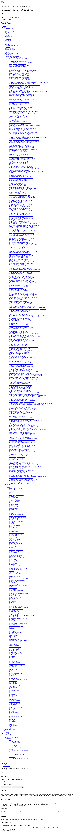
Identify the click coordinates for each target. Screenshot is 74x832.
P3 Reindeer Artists (13, 660)
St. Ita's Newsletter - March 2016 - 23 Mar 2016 (20, 123)
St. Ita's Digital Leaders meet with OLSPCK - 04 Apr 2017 (22, 62)
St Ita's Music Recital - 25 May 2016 (17, 108)
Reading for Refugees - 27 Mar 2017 (17, 64)
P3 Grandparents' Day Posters (16, 616)
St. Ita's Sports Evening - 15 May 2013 (18, 444)
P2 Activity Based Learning (15, 653)
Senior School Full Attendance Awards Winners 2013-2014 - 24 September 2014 (27, 307)
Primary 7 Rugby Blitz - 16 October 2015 (18, 150)
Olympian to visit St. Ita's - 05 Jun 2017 (18, 58)
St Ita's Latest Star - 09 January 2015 (17, 265)
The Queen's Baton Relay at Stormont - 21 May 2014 (21, 340)
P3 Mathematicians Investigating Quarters (18, 623)
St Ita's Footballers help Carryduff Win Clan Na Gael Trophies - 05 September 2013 (28, 429)
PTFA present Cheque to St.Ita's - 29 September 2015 (21, 161)
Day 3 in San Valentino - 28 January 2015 (18, 256)
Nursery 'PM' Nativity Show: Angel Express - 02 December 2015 (24, 140)
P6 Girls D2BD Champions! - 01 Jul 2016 (19, 103)
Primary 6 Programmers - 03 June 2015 (18, 184)
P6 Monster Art (12, 675)
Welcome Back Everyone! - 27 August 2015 (19, 170)
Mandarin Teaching (13, 508)
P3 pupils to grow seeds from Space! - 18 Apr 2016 (21, 119)
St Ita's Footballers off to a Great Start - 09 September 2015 (22, 166)
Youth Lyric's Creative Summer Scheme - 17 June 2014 (22, 327)
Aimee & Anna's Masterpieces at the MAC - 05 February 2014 (23, 379)
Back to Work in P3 (13, 720)
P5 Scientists (12, 564)
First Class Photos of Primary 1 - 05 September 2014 (21, 313)
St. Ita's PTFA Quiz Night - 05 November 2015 (20, 142)
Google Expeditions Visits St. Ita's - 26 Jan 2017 (20, 73)
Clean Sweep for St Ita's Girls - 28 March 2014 (20, 362)
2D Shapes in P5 (13, 724)
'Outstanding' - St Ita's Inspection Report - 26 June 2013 (22, 433)
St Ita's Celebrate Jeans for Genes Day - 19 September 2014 (22, 310)
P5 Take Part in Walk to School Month (18, 679)
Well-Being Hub (7, 734)
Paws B (17, 746)
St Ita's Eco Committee (14, 700)
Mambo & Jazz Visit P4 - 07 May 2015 (18, 201)
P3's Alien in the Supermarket (16, 555)
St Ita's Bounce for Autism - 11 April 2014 (18, 353)
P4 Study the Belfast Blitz (15, 554)
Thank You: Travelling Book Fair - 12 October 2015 (21, 157)
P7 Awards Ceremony (14, 491)
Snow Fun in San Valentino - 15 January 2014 (19, 389)
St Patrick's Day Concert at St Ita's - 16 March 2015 (21, 227)
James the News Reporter (15, 592)
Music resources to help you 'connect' (20, 750)
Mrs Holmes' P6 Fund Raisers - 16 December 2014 (21, 275)
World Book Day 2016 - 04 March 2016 (18, 124)
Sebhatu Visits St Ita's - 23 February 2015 (18, 239)
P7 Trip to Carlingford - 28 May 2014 (17, 337)
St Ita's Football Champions (15, 543)
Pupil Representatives (11, 729)
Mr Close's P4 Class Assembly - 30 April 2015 (19, 206)
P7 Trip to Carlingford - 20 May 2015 (17, 192)
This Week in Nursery (14, 648)
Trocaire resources (16, 741)
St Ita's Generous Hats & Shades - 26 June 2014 (20, 319)
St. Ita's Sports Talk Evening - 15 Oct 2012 (19, 483)
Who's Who (9, 32)
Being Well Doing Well (11, 736)
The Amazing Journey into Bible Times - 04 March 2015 (22, 234)
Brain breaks (15, 755)
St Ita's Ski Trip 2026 (14, 614)
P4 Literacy (12, 605)
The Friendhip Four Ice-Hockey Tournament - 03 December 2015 (24, 136)
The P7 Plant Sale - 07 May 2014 (16, 349)
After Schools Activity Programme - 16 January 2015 (21, 263)
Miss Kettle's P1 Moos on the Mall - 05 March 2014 (21, 370)
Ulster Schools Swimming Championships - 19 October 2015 (23, 149)
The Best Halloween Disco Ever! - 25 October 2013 (21, 412)
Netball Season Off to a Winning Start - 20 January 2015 (22, 261)
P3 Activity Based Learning (15, 534)
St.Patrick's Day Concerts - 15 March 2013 (19, 454)
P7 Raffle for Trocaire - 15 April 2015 (18, 217)
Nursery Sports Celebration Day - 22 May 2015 (20, 189)
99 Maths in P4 (12, 654)
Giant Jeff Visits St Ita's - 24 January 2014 (18, 383)
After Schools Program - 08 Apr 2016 (17, 120)
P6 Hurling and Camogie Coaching (17, 580)
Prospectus (8, 33)
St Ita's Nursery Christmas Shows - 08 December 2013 (21, 399)
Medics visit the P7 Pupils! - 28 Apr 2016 (18, 116)
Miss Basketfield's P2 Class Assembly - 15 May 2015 (21, 196)
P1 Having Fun (12, 594)
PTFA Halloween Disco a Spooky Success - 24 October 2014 (23, 294)
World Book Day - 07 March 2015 (17, 231)
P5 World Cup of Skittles (15, 499)
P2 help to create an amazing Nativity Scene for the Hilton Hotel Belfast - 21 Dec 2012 (29, 476)
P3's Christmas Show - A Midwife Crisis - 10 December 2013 (23, 398)
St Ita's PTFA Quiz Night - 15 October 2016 (19, 92)
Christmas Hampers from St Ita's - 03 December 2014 (21, 281)
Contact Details (9, 28)
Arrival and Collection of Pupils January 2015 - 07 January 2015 (24, 267)
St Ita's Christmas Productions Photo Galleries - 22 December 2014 (24, 269)
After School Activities (11, 41)
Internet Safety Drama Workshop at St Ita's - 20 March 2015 (23, 223)
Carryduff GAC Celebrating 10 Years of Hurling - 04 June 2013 (23, 438)
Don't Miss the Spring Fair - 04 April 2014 (19, 361)
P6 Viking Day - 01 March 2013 (16, 459)
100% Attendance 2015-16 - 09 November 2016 (20, 89)
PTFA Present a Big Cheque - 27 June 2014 (19, 318)
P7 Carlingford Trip (13, 506)
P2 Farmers (11, 493)
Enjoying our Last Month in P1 (16, 521)
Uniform (8, 47)
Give (10, 740)
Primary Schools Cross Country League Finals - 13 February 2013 (24, 464)
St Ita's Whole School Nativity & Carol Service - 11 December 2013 (24, 396)
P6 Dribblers (12, 630)
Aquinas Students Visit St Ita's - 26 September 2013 (21, 423)
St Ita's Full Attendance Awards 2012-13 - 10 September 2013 (23, 428)
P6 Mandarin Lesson (14, 690)
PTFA (7, 732)
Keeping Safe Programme (12, 53)
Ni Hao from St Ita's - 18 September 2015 (18, 164)
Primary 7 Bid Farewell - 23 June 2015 (18, 175)
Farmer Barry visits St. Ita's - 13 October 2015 (19, 154)
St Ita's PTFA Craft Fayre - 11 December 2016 (19, 79)
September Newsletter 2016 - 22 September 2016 (20, 100)
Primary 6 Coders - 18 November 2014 (18, 289)
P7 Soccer (11, 602)
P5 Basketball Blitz (13, 661)
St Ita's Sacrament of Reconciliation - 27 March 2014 (21, 364)
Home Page (3, 3)
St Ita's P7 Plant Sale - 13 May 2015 (17, 199)
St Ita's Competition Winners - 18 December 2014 (20, 272)
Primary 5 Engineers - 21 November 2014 (18, 286)
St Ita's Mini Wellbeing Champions (17, 698)
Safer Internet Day (13, 598)
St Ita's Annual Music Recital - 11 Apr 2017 (19, 60)
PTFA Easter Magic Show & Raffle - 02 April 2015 (21, 218)
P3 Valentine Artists (13, 601)
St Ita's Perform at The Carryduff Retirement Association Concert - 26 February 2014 (28, 374)
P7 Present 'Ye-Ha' (7, 19)
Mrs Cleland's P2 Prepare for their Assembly (19, 529)
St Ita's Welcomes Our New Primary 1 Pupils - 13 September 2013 (24, 426)
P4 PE (10, 577)
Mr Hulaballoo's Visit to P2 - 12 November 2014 (20, 292)
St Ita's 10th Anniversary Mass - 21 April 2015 (19, 213)
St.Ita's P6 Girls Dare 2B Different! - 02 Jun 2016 (20, 107)
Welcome (8, 30)
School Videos (9, 726)
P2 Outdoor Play (13, 537)
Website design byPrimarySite (10, 769)
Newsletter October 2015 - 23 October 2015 (19, 145)
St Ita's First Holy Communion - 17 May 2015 (19, 195)
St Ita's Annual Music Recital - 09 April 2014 (19, 354)
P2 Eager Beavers (13, 695)
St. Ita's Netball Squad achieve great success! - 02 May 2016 (23, 115)
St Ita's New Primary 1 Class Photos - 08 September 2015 (22, 167)
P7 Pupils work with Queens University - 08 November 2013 (23, 408)
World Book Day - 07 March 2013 (17, 457)
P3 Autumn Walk (13, 689)
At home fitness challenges (18, 754)
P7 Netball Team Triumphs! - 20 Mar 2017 (19, 65)
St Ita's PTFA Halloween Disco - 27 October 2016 (20, 90)
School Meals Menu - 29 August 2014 (18, 314)
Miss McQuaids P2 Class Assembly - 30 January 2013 (21, 470)
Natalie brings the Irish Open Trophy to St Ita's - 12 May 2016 (23, 111)
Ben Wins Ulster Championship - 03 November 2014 (21, 293)
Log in (2, 2)
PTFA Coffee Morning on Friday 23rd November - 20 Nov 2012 (24, 482)
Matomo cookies (8, 811)
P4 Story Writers (13, 620)
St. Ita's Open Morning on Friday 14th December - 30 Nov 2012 (24, 479)
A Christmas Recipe (13, 637)
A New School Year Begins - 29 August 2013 (19, 432)
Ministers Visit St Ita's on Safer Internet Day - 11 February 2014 (23, 377)
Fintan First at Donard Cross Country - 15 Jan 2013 (21, 475)
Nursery (8, 35)
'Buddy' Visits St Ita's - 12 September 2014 (19, 311)
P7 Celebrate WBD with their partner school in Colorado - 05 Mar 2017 (25, 68)
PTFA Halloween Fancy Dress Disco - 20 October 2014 (22, 295)
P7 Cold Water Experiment (15, 527)
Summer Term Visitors (14, 500)
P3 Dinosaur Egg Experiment (16, 590)
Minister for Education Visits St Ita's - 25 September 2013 (22, 424)
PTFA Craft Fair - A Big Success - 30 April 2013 (20, 446)
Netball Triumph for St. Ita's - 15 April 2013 (19, 449)
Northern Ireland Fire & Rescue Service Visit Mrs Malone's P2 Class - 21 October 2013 (29, 415)
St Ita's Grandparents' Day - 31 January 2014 (19, 382)
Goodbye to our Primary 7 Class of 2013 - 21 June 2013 (22, 434)
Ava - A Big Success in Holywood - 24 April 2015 (20, 210)
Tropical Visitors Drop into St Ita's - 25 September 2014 (22, 306)
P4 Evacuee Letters (13, 522)
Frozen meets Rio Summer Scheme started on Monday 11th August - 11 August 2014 (28, 315)
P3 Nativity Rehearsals (14, 662)
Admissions (6, 733)
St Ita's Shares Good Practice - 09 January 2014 (20, 391)
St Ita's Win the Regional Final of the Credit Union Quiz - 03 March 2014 (26, 371)
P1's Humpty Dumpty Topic (15, 716)
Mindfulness (15, 745)
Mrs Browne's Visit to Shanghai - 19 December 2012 (21, 478)
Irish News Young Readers (15, 573)
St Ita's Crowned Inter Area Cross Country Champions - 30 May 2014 (25, 336)
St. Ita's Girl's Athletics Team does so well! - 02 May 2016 (22, 113)
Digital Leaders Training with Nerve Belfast (19, 578)
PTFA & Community (8, 730)
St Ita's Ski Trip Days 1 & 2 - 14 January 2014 (19, 390)
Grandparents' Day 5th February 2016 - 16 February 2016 (22, 128)
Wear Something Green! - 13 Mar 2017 (18, 66)
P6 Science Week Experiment (16, 575)
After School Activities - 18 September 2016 (19, 102)
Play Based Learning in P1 (15, 613)
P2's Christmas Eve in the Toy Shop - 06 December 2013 (22, 400)
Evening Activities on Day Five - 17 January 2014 (20, 386)
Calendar (8, 43)
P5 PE (10, 627)
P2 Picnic (11, 538)
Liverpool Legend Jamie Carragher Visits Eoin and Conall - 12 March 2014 (26, 368)
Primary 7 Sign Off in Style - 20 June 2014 (19, 323)
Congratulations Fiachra (14, 576)
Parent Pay (8, 40)
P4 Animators (12, 502)
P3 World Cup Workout (14, 509)
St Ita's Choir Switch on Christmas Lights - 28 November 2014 (23, 284)
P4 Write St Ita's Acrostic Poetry (16, 510)
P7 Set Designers (13, 552)
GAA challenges (16, 753)
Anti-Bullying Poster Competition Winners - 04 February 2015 (23, 251)
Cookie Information (7, 764)
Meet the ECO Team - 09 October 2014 (18, 301)
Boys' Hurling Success (14, 643)
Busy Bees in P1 (13, 542)
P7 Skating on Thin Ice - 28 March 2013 (18, 450)
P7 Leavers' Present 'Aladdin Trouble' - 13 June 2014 (21, 328)
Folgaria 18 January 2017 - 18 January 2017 (19, 77)
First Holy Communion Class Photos (17, 516)
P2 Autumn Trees (13, 682)
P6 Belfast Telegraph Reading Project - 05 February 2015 (22, 250)
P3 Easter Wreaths (13, 563)
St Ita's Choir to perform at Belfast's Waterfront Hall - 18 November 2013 (26, 404)
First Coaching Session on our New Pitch (18, 546)
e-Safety (8, 52)
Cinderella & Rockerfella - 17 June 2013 (18, 436)
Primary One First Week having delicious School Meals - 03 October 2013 (26, 420)
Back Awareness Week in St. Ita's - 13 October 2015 (21, 153)
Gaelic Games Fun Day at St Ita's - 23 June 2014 (20, 322)
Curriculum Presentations (12, 51)
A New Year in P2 (13, 635)
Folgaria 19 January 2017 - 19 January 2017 (19, 75)
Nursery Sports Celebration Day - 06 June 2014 (20, 332)
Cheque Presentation (14, 599)
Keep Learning (12, 757)
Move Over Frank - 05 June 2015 (17, 183)
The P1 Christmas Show (14, 639)
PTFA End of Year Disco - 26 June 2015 (18, 172)
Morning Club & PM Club (12, 45)
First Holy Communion (14, 525)
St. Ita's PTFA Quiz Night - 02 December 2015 (20, 138)
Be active (11, 751)
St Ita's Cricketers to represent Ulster (17, 548)
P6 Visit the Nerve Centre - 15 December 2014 (20, 276)
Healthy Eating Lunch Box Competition (18, 568)
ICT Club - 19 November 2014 (16, 288)
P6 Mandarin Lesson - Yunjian (16, 569)
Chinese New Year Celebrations (16, 565)
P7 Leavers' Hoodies (14, 512)
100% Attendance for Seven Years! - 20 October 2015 (21, 146)
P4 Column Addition (14, 706)
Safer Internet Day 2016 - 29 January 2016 (19, 129)
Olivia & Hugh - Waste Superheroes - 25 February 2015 (22, 238)
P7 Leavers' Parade (13, 489)
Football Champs (13, 523)
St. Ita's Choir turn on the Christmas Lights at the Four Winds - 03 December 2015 (28, 137)
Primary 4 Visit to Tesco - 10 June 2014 (18, 331)
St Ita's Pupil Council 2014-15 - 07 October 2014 (20, 302)
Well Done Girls (13, 683)
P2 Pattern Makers (13, 712)
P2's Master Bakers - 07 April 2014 (17, 358)
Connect (11, 749)
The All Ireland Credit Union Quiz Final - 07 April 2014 (22, 357)
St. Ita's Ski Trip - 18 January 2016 (17, 130)
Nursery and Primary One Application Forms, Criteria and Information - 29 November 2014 (30, 282)
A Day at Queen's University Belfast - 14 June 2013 (21, 437)
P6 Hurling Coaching (14, 603)
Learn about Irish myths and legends (20, 758)
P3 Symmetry (12, 715)
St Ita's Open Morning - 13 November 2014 (19, 290)
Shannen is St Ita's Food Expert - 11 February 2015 (21, 243)
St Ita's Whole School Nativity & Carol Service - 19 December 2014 (24, 271)
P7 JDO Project (12, 674)
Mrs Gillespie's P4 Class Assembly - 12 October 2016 (21, 94)
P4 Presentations (13, 678)
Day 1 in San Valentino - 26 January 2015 (18, 259)
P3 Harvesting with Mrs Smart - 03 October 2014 (20, 303)
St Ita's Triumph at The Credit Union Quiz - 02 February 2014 (23, 381)
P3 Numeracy (12, 666)
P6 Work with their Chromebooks (17, 664)
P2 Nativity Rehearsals (14, 649)
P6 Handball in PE (13, 624)
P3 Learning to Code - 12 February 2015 (18, 242)
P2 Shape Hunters (13, 704)
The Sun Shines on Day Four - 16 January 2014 (20, 387)
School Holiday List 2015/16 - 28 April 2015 (19, 208)
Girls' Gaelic (12, 686)
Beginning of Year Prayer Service (16, 685)
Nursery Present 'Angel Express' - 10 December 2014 (21, 277)
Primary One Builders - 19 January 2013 (18, 471)
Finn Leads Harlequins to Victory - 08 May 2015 (20, 200)
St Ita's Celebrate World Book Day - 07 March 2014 (21, 369)
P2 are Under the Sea (14, 520)
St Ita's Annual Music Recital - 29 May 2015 (19, 187)
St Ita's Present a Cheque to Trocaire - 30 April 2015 (21, 205)
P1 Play (11, 505)
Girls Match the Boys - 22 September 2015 (19, 162)
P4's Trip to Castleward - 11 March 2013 (18, 455)
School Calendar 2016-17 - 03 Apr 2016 (18, 121)
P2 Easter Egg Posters (14, 560)
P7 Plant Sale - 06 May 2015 (15, 202)
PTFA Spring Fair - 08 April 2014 (17, 356)
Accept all (9, 787)
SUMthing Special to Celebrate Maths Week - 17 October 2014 (23, 297)
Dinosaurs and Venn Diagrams (16, 626)
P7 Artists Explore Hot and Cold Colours (18, 607)
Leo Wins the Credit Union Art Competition (19, 640)
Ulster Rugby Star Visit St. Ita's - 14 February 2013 (21, 463)
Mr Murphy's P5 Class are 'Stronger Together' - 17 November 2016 (24, 85)
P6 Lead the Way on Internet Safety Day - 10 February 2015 (23, 244)
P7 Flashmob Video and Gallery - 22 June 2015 (20, 176)
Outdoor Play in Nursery (15, 539)
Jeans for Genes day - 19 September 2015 (18, 163)
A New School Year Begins (15, 488)
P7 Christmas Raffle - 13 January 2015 (18, 264)
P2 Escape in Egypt (13, 610)
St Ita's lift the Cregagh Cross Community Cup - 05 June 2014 (23, 333)
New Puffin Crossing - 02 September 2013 (19, 430)
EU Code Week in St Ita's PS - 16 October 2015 (20, 151)
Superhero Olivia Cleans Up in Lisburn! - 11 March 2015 (22, 230)
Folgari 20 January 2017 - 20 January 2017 (19, 74)
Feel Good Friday (13, 699)
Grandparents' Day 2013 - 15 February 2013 (19, 462)
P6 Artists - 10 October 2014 (15, 299)
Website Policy (6, 766)
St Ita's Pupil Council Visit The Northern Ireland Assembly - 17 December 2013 (27, 395)
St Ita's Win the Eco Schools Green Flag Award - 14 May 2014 (23, 347)
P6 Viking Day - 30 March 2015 (16, 220)
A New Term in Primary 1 (15, 556)
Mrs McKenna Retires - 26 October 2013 (18, 411)
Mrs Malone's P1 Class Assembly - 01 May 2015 (20, 204)
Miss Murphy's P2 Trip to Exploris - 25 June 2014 (20, 320)
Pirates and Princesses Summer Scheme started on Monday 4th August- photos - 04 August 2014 (31, 316)
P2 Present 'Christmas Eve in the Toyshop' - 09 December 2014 (23, 278)
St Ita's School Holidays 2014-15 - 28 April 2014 (20, 351)
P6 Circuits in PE (13, 681)
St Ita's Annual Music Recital (15, 567)
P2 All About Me (13, 708)
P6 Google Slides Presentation (16, 668)
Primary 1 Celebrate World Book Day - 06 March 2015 (21, 233)
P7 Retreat (11, 571)
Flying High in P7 (13, 725)
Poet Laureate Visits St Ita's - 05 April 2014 (19, 360)
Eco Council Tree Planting (15, 647)
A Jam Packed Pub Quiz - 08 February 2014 (19, 378)
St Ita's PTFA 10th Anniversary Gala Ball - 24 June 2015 (22, 174)
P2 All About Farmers (14, 692)
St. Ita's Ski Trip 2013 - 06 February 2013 (18, 467)
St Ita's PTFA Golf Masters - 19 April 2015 (19, 214)
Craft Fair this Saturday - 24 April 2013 (18, 447)
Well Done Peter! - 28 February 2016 (17, 127)
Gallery (8, 487)
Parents (5, 14)
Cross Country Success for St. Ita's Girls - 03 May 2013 (22, 445)
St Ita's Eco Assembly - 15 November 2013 (19, 406)
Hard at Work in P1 (13, 669)
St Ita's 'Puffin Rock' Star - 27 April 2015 (18, 209)
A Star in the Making (14, 645)
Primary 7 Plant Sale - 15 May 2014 (17, 345)
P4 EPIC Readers (13, 713)
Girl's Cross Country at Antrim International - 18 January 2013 (23, 472)
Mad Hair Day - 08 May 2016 (16, 112)
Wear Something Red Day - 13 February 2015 (19, 240)
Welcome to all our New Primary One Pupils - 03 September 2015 (24, 168)
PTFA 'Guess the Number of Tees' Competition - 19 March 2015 (24, 225)
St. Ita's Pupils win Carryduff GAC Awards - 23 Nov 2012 (22, 480)
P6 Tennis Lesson (13, 535)
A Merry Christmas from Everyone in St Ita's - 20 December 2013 (24, 392)
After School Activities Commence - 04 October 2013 (21, 419)
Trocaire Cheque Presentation (16, 550)
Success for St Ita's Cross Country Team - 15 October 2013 (22, 417)
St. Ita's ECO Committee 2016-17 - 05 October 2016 (21, 98)
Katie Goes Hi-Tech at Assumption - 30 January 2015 (21, 255)
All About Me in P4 (13, 723)
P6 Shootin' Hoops (13, 504)
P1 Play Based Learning (14, 651)
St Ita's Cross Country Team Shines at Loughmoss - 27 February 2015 (25, 237)
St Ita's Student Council (14, 703)
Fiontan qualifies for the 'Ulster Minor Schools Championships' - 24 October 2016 (28, 91)
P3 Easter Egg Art (13, 559)
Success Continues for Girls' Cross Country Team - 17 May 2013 (24, 442)
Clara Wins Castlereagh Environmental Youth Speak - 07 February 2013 (25, 466)
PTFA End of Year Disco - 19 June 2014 (18, 324)
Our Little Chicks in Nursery (15, 665)
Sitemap (5, 763)
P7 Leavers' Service (13, 497)
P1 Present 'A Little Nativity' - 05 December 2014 (20, 280)
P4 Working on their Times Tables (17, 632)
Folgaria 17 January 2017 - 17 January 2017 (19, 78)
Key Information (10, 31)
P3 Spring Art (12, 582)
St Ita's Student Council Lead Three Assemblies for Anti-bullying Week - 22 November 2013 (30, 403)
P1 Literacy (12, 657)
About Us (5, 27)
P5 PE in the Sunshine (14, 540)
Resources (8, 738)
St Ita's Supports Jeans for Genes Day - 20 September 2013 (22, 425)
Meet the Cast (12, 530)
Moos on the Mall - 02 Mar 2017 (16, 69)
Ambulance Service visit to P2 (16, 658)
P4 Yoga (11, 696)
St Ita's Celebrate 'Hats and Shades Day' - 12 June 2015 (22, 180)
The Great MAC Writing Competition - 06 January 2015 (22, 268)
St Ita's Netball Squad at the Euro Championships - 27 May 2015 (24, 188)
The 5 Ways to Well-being (12, 737)
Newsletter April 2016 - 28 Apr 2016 (17, 117)
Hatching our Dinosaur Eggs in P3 (17, 586)
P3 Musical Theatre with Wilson (16, 595)
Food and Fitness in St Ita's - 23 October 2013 (19, 413)
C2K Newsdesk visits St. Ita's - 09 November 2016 (21, 87)
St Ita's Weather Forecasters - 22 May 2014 (19, 339)
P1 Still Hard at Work (14, 496)
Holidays (8, 44)
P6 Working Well (13, 721)
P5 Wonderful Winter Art (15, 652)
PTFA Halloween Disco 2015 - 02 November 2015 (21, 144)
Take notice (12, 744)
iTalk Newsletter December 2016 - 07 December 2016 (21, 81)
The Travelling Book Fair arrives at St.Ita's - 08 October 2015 (23, 158)
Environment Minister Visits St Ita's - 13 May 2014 (20, 348)
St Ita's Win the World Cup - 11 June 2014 (18, 330)
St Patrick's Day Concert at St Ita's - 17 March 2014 (21, 366)
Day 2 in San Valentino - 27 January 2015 (18, 258)
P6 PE (10, 526)
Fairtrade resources (16, 742)
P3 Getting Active (13, 631)
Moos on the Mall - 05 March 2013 (17, 458)
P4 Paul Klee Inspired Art (15, 597)
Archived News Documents (9, 16)
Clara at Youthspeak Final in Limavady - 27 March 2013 (22, 451)
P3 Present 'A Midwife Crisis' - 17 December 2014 (20, 273)
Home (4, 13)
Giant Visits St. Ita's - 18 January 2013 (18, 474)
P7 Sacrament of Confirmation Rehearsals (18, 593)
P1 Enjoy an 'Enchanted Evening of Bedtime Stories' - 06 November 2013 (26, 409)
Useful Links (9, 54)
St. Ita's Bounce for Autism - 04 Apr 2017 (18, 61)
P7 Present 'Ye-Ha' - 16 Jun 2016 (11, 17)
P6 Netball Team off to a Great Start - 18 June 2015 (21, 178)
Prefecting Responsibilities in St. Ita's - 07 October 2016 (22, 95)
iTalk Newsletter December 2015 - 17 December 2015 (21, 133)
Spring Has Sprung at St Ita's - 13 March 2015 (19, 229)
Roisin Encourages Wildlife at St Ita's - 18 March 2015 (21, 226)
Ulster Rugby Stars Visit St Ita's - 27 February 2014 (21, 373)
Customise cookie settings (17, 787)
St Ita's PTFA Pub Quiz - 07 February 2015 (19, 247)
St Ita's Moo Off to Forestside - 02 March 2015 (20, 235)
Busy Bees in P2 (13, 628)
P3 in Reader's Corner (14, 611)
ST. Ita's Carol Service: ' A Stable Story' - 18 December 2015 (23, 132)
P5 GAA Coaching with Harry (16, 584)
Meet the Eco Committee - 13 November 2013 (19, 407)
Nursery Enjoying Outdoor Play (16, 495)
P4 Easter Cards (13, 561)
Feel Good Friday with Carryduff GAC (18, 585)
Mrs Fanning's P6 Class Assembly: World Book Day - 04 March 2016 (25, 125)
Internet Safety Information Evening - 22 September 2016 (22, 99)
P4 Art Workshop (13, 588)
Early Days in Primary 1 (14, 717)
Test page (8, 484)
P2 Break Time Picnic (14, 501)
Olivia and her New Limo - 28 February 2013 (19, 461)
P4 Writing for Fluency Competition (17, 517)
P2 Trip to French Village (15, 551)
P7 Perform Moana (13, 531)
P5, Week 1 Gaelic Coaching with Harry (18, 606)
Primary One (9, 36)
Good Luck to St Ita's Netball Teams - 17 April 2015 (21, 216)
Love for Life (12, 492)
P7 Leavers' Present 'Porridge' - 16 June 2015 (19, 179)
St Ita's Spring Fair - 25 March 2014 (17, 365)
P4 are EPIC (12, 670)
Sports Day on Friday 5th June (16, 514)
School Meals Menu (11, 49)
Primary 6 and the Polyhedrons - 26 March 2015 (20, 221)
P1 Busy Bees (12, 691)
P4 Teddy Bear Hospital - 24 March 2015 (18, 222)
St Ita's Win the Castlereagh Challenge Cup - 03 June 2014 (22, 335)
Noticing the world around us (19, 747)
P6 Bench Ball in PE (14, 622)
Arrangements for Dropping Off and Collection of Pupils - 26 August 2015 (26, 171)
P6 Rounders (12, 694)
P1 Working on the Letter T (15, 677)
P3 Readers (11, 619)
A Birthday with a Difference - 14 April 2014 (19, 352)
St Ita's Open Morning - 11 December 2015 (19, 134)
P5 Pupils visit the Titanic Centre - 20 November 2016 (21, 83)
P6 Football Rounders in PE (15, 673)
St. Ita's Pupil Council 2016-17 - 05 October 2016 (20, 96)
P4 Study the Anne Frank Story (16, 533)
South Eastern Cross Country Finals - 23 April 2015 (21, 212)
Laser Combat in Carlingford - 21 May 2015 (19, 191)
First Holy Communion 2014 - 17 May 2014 (19, 343)
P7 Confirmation (13, 589)
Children (5, 485)
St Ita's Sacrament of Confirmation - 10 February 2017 (21, 71)
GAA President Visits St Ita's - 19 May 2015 (19, 193)
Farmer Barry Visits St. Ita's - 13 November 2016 (20, 86)
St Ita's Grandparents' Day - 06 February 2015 (19, 248)
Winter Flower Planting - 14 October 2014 (19, 298)
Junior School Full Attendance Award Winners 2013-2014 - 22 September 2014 (27, 309)
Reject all (3, 787)
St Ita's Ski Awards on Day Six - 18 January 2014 (20, 385)
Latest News (9, 39)
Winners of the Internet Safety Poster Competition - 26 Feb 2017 (24, 70)
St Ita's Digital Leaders (14, 702)
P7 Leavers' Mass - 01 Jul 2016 (16, 104)
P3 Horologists (12, 544)
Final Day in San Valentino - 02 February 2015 (20, 252)
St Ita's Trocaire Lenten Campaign (17, 557)
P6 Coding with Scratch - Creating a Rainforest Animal (21, 615)
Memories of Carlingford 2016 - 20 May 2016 (19, 109)
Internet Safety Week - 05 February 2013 (18, 468)
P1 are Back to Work (14, 633)
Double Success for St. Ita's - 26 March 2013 (19, 453)
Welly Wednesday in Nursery (16, 609)
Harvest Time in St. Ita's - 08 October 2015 (19, 159)
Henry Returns (12, 636)
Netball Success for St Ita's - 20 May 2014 (18, 341)
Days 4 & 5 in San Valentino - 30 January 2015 (20, 254)
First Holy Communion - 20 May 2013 (18, 441)
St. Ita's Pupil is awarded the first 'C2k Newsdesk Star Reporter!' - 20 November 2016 (28, 82)
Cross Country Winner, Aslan (16, 641)
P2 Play (11, 513)
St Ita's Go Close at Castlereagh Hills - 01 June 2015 (21, 185)
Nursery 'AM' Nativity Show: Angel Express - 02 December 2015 (24, 141)
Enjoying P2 (12, 719)
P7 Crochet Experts (13, 518)
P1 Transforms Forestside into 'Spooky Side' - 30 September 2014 (24, 305)
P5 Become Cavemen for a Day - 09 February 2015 (21, 246)
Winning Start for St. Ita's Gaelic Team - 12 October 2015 (22, 155)
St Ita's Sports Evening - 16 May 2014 (18, 344)
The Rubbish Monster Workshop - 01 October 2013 (21, 421)
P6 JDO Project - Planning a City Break (18, 618)
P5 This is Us (12, 656)
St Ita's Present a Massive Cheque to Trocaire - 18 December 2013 (24, 394)
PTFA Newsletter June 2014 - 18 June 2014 (19, 326)
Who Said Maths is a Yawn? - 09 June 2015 (19, 182)
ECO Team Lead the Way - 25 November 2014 (20, 285)
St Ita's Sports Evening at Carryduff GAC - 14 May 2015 (22, 197)
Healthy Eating (9, 48)
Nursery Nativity (13, 644)
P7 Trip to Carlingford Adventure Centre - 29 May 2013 (22, 440)
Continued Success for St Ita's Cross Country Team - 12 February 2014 (25, 375)
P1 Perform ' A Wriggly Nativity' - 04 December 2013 (21, 402)
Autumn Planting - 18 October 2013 (17, 416)
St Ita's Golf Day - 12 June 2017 (16, 57)
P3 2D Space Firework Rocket (16, 707)
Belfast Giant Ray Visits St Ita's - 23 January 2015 (20, 260)
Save (13, 830)
